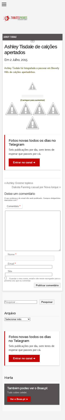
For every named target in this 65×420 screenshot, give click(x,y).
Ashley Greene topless (18, 182)
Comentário (13, 206)
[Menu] (4, 4)
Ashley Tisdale (10, 37)
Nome (12, 254)
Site (10, 271)
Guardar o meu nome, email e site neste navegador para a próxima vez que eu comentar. (32, 279)
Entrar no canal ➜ (24, 162)
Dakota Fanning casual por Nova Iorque (36, 187)
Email (12, 263)
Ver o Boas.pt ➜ (19, 399)
